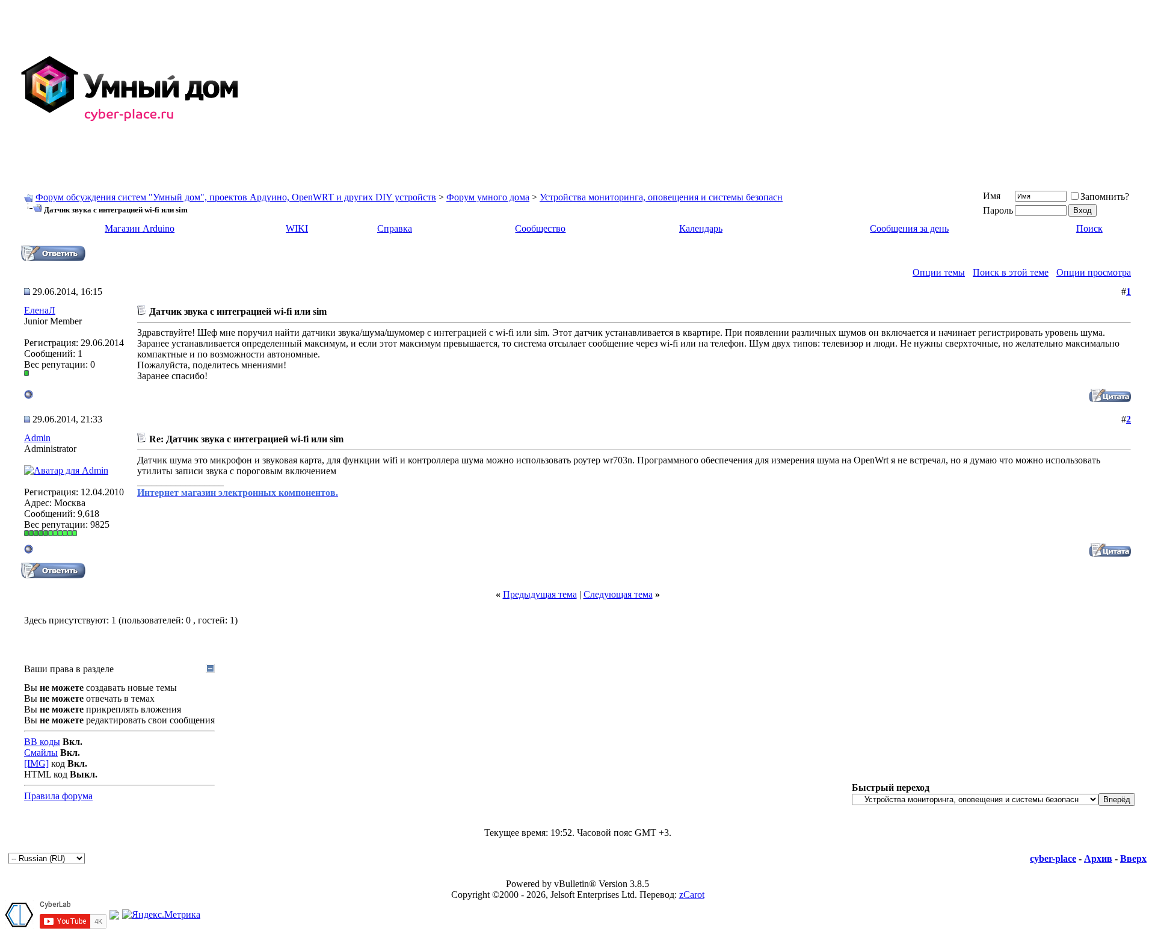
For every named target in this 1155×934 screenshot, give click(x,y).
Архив (1098, 858)
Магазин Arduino (139, 228)
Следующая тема (618, 594)
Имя (991, 196)
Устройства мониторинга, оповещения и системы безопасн (661, 197)
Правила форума (58, 796)
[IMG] (36, 763)
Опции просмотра (1093, 272)
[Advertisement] (789, 89)
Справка (394, 228)
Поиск (1089, 228)
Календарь (700, 228)
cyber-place (1053, 858)
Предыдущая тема (540, 594)
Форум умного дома (487, 197)
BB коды (42, 742)
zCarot (691, 894)
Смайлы (41, 752)
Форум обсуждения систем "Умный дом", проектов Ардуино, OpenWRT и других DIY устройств (235, 197)
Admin (37, 438)
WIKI (297, 228)
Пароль (998, 210)
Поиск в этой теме (1011, 272)
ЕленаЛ (39, 310)
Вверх (1133, 858)
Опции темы (939, 272)
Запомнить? (1104, 196)
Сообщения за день (909, 228)
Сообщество (540, 228)
